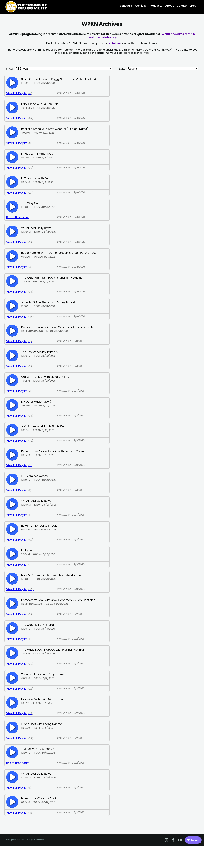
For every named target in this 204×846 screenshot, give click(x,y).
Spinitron (115, 43)
